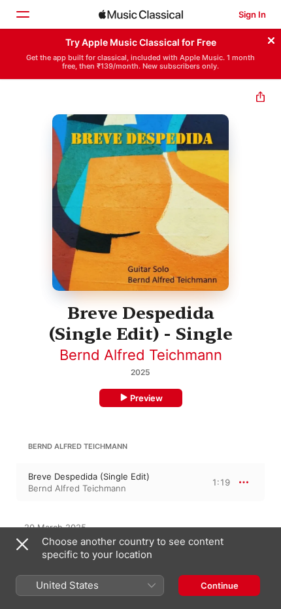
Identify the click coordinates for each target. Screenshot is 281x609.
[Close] (271, 38)
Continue (220, 585)
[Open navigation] (22, 14)
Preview (146, 398)
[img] (141, 14)
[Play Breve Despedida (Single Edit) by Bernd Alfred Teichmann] (8, 482)
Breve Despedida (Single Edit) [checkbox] (89, 476)
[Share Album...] (260, 98)
